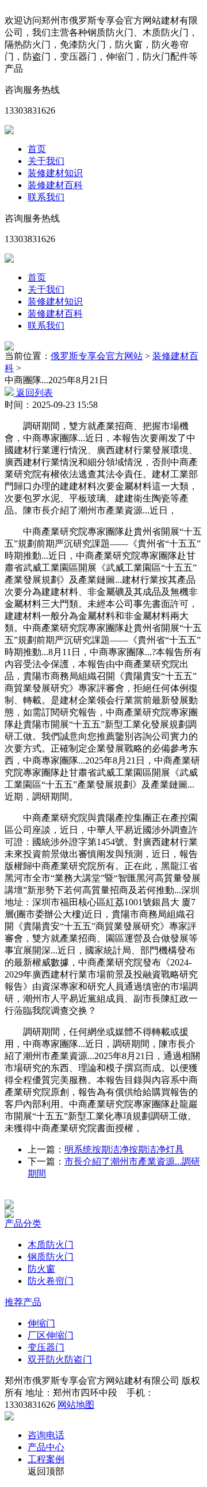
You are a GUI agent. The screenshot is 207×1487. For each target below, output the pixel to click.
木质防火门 (51, 1244)
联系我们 (46, 197)
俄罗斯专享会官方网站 (97, 356)
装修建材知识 (55, 173)
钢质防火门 (51, 1257)
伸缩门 (41, 1323)
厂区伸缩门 (51, 1335)
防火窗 (41, 1269)
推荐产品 (23, 1302)
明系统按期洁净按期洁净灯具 (124, 1149)
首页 (37, 149)
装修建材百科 (55, 185)
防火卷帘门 (51, 1281)
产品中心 (46, 1447)
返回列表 (33, 393)
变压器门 (46, 1347)
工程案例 (46, 1459)
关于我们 (46, 161)
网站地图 (75, 1405)
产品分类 (23, 1223)
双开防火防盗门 (60, 1359)
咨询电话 (46, 1435)
